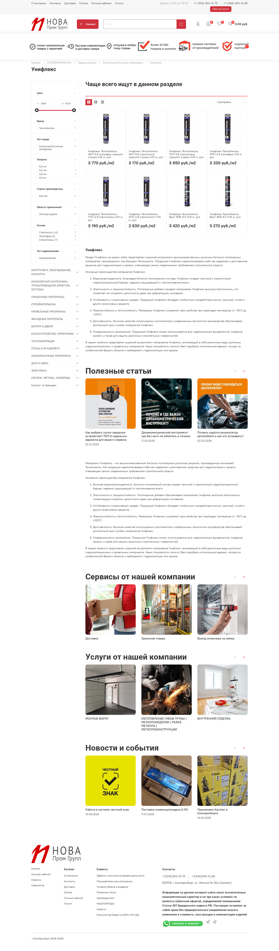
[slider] (37, 110)
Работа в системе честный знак (107, 809)
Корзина (36, 879)
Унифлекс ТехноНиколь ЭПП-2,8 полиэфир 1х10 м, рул (226, 154)
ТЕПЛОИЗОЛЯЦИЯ (42, 341)
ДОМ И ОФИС (39, 363)
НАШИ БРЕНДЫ (105, 903)
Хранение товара (153, 638)
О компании (38, 3)
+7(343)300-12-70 (173, 876)
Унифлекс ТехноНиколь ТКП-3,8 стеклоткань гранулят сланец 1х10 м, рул (186, 154)
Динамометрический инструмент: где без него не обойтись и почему (165, 434)
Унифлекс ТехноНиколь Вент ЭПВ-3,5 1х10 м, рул (184, 215)
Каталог (91, 24)
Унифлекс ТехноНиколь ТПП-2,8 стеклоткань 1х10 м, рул (105, 217)
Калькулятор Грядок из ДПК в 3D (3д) (118, 914)
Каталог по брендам (43, 385)
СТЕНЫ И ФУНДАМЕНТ (45, 348)
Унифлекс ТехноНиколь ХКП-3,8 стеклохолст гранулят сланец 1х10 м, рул (146, 154)
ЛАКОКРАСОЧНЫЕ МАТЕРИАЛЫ (51, 356)
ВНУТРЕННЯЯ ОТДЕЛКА (213, 718)
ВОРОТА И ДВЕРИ (42, 326)
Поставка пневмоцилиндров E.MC (164, 809)
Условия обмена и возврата (112, 886)
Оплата (83, 3)
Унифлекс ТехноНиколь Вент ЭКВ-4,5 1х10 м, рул (225, 215)
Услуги (119, 3)
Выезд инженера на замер (215, 638)
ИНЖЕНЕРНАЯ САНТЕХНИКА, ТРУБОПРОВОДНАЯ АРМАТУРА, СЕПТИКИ (50, 285)
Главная (35, 62)
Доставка (70, 3)
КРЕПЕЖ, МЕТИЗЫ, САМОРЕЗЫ (50, 378)
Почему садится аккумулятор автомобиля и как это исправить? (220, 434)
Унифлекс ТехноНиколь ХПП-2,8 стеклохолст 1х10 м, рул (145, 217)
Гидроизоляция (87, 62)
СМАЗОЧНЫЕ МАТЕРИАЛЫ (47, 297)
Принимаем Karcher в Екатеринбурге (212, 811)
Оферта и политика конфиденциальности (120, 875)
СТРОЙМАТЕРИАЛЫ (59, 62)
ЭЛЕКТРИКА (38, 370)
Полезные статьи (106, 892)
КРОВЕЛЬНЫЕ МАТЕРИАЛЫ (48, 311)
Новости (101, 909)
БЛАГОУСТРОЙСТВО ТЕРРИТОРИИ (52, 333)
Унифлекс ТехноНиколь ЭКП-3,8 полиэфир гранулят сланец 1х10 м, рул (105, 154)
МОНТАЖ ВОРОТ (97, 718)
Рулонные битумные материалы (123, 62)
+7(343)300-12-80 (203, 876)
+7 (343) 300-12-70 (206, 3)
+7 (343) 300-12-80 (236, 3)
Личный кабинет (101, 3)
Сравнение (37, 885)
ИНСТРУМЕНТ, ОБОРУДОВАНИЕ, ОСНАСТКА (51, 272)
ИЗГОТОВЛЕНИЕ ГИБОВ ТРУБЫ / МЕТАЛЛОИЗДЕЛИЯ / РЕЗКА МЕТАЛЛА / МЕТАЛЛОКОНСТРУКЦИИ (164, 724)
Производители (105, 898)
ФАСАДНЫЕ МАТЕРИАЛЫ (47, 319)
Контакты (55, 3)
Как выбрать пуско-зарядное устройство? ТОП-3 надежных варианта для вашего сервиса (106, 435)
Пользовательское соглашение (114, 881)
